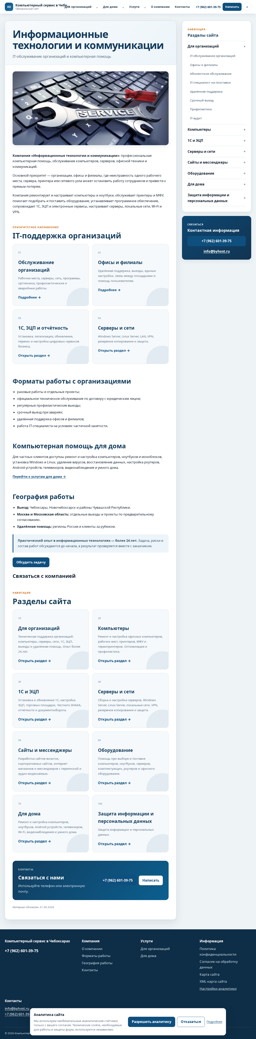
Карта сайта (210, 974)
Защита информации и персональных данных (208, 198)
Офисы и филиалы (204, 65)
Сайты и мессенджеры (208, 162)
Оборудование (201, 173)
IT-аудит (196, 118)
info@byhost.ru (217, 251)
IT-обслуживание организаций (212, 56)
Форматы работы (96, 955)
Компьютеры (199, 129)
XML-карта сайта (213, 981)
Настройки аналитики (218, 988)
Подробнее (214, 1022)
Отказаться (191, 1021)
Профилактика (201, 109)
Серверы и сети (201, 151)
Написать (232, 7)
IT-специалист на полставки (210, 82)
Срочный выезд (202, 100)
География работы (97, 963)
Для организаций (78, 7)
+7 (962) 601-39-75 (208, 7)
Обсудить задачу (31, 562)
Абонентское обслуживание (210, 74)
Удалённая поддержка (206, 91)
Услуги (134, 7)
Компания (91, 941)
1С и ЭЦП (195, 140)
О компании (160, 7)
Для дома (110, 7)
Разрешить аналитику (151, 1021)
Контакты (182, 7)
